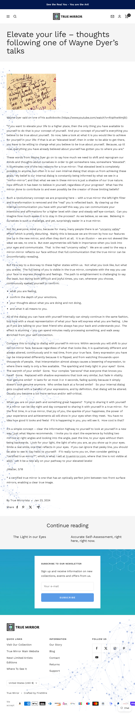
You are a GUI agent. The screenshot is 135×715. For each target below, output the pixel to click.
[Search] (15, 16)
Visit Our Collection (19, 644)
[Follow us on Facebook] (96, 648)
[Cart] (126, 16)
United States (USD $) (21, 683)
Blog (52, 651)
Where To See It (17, 668)
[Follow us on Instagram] (114, 648)
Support (54, 670)
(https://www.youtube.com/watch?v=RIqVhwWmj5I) (94, 117)
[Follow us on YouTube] (96, 657)
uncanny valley (109, 229)
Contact (54, 657)
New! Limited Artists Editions (20, 660)
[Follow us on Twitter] (105, 648)
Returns (54, 664)
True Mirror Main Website (23, 651)
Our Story (55, 644)
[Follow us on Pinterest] (123, 648)
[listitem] (17, 507)
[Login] (119, 16)
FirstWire (41, 693)
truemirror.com (76, 456)
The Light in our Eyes (29, 537)
